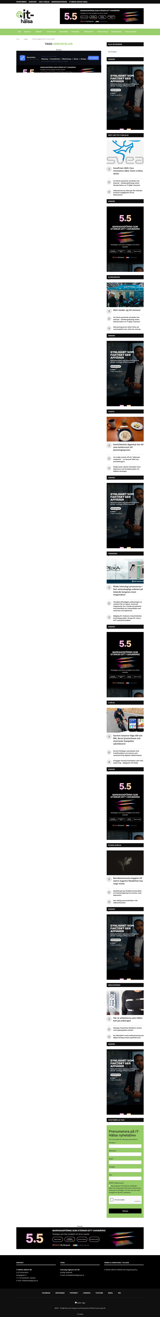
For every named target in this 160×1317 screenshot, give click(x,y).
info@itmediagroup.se (30, 1281)
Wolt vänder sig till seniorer (127, 310)
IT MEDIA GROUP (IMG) (78, 2)
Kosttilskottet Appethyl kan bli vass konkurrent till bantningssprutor (128, 447)
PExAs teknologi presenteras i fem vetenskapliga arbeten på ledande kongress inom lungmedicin (128, 590)
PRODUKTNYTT (89, 32)
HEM (19, 32)
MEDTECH (27, 32)
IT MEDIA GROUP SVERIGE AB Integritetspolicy (120, 1270)
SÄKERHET (38, 32)
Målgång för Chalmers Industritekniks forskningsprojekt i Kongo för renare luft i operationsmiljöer (127, 618)
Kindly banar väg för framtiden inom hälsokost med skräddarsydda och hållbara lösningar (127, 469)
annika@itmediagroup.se (75, 1275)
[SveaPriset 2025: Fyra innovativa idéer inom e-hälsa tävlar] (125, 152)
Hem (17, 39)
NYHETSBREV (21, 2)
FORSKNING (75, 32)
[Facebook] (134, 2)
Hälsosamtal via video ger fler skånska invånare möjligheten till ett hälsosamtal (127, 192)
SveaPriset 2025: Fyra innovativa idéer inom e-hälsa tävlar (128, 171)
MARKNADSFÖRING (59, 2)
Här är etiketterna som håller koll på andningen (127, 1019)
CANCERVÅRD (63, 32)
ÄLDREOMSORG (116, 32)
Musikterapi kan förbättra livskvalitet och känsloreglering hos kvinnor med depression (127, 893)
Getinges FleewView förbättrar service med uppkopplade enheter (127, 1029)
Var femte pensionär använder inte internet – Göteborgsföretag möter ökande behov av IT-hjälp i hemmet (126, 183)
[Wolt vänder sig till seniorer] (125, 295)
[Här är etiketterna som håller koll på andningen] (125, 1002)
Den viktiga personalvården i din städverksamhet (125, 901)
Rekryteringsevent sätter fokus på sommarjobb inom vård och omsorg (126, 328)
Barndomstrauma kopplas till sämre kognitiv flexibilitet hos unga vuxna (128, 881)
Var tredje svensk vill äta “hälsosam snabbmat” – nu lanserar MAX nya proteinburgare (126, 459)
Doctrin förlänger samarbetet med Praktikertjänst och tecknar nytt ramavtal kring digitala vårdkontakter (127, 753)
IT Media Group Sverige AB (97, 1308)
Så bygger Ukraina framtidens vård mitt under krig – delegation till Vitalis (128, 762)
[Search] (142, 32)
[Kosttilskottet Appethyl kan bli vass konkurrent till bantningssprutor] (125, 429)
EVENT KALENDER (130, 32)
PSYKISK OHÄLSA (102, 32)
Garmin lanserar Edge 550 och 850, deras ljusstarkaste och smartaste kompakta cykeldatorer (127, 739)
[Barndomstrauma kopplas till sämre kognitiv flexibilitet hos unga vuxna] (125, 862)
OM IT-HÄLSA (44, 2)
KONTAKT (33, 2)
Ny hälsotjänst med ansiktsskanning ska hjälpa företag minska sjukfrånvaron (128, 1036)
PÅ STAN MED (51, 32)
